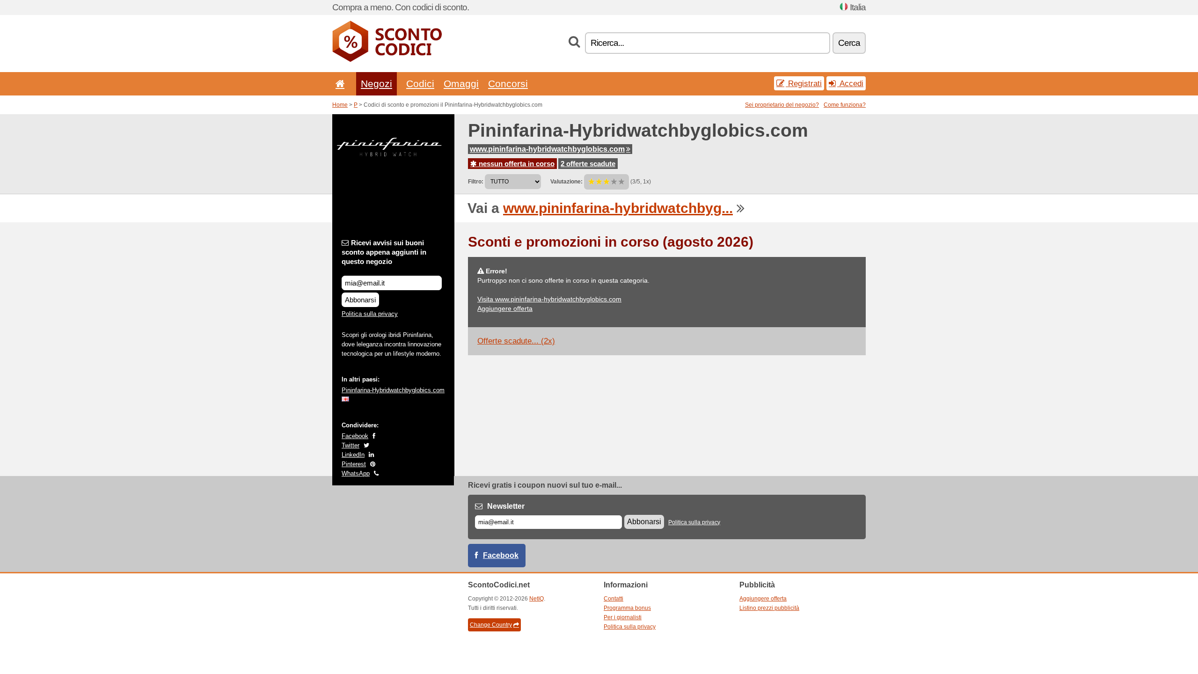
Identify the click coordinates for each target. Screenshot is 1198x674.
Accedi (850, 83)
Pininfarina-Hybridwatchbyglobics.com (393, 390)
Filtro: (475, 181)
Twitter (350, 445)
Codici (420, 83)
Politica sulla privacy (370, 313)
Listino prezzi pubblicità (769, 608)
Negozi (376, 83)
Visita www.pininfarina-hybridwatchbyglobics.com (549, 299)
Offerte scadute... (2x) (516, 341)
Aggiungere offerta (505, 308)
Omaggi (461, 83)
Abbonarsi (360, 300)
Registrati (804, 83)
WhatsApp (356, 473)
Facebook (355, 436)
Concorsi (508, 83)
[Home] (338, 83)
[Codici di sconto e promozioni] (387, 60)
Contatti (613, 598)
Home (340, 105)
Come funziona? (845, 105)
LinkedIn (353, 454)
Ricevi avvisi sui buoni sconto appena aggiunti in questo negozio (384, 252)
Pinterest (354, 464)
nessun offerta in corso (516, 164)
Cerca (849, 43)
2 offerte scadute (588, 164)
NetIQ (536, 598)
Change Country (491, 625)
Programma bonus (627, 608)
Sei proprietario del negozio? (782, 105)
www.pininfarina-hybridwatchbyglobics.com (547, 149)
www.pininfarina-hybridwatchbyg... (618, 208)
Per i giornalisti (623, 617)
